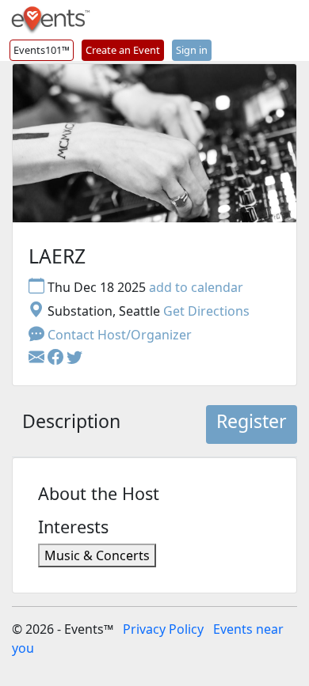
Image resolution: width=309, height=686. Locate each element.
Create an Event (123, 50)
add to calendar (196, 287)
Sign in (192, 50)
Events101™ (41, 50)
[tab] (71, 425)
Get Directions (206, 311)
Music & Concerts (97, 555)
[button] (57, 358)
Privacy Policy (163, 629)
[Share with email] (38, 358)
